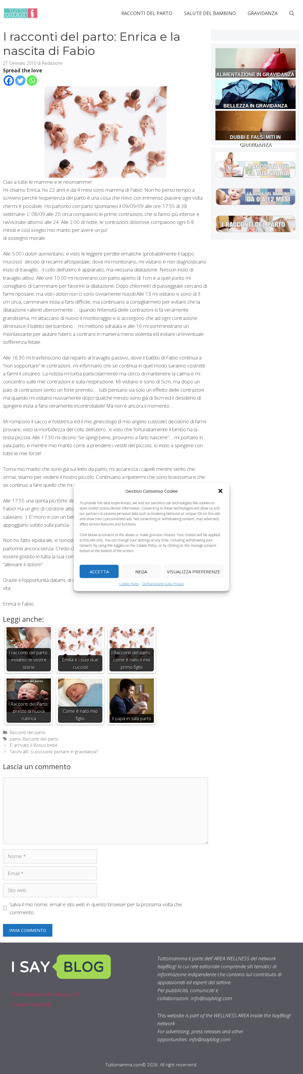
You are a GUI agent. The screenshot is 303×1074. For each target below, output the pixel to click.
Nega (141, 571)
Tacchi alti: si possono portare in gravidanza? (54, 751)
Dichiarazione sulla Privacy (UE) (45, 994)
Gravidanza (263, 13)
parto (15, 739)
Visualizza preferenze (193, 571)
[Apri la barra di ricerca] (291, 13)
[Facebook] (9, 80)
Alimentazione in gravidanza (255, 74)
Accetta (99, 571)
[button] (220, 491)
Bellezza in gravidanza (255, 105)
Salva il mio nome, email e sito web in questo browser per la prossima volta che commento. (95, 908)
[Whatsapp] (32, 80)
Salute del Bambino (210, 13)
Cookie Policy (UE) (31, 1004)
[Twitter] (20, 80)
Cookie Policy (129, 583)
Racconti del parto (146, 13)
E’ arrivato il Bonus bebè (34, 745)
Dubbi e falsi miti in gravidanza (255, 141)
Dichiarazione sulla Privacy (163, 583)
